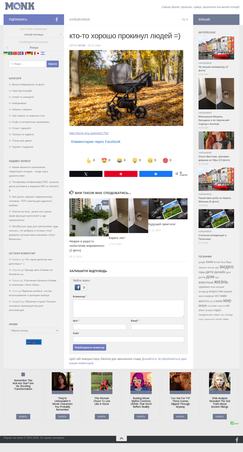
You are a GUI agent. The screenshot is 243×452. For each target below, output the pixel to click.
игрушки (220, 287)
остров (209, 310)
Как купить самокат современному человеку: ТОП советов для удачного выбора (30, 201)
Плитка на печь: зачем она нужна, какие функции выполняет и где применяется (30, 215)
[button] (78, 289)
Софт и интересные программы (30, 122)
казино (228, 291)
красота (204, 301)
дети (210, 272)
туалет (218, 319)
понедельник (205, 315)
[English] (19, 53)
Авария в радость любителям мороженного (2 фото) (86, 246)
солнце (229, 314)
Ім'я (76, 320)
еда (217, 277)
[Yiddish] (43, 53)
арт (217, 267)
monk (82, 45)
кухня (212, 301)
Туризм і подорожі (22, 147)
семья (216, 314)
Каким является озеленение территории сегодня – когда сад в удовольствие (28, 171)
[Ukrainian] (6, 53)
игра (213, 287)
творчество (209, 319)
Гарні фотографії (22, 90)
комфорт (209, 296)
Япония (211, 268)
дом (210, 276)
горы (202, 272)
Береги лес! (117, 238)
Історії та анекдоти (23, 97)
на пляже (212, 306)
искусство (216, 291)
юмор (226, 319)
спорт (201, 319)
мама (219, 301)
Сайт (76, 333)
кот (217, 295)
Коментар (80, 296)
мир (227, 300)
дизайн (220, 272)
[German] (29, 53)
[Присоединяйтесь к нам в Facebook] (56, 19)
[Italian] (33, 53)
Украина (203, 267)
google (202, 262)
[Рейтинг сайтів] (34, 343)
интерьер (203, 291)
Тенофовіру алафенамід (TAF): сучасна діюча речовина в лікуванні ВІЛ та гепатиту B (34, 186)
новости (221, 306)
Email (135, 320)
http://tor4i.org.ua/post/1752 (89, 133)
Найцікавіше (79, 19)
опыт (202, 310)
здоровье (204, 286)
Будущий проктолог (162, 224)
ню (227, 305)
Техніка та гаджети (23, 134)
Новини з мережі (21, 109)
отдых (217, 310)
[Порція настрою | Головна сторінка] (20, 6)
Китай (217, 262)
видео (227, 266)
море (203, 305)
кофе (223, 296)
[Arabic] (10, 53)
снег (222, 315)
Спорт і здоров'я (21, 128)
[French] (24, 53)
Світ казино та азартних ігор (28, 115)
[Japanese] (38, 53)
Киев (209, 262)
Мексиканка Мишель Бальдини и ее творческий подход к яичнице (214, 120)
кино (201, 296)
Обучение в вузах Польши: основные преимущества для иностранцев (32, 305)
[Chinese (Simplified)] (15, 53)
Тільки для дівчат (22, 140)
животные (206, 282)
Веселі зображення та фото (28, 84)
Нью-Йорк (226, 262)
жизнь (221, 282)
